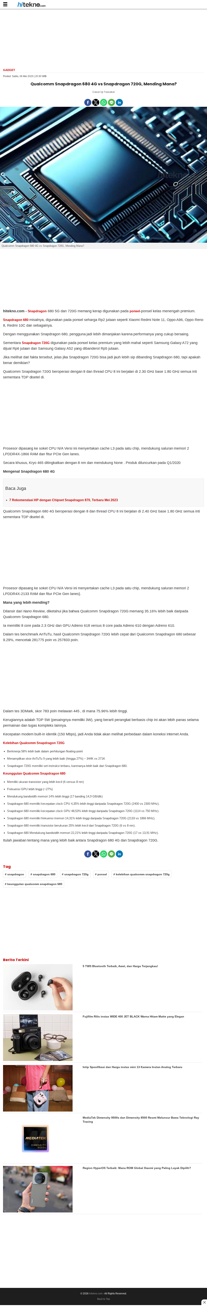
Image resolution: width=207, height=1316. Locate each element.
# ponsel (101, 874)
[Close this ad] (204, 1302)
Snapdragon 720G (36, 343)
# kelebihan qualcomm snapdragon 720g (141, 874)
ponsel (135, 311)
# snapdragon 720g (75, 874)
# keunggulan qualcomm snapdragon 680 (33, 884)
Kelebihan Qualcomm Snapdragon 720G (33, 743)
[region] (103, 38)
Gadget (9, 70)
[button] (5, 4)
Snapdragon (37, 311)
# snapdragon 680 (43, 874)
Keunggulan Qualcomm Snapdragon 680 (34, 773)
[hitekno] (31, 5)
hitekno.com (95, 1293)
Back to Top (103, 1299)
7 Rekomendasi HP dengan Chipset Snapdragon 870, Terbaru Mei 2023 (63, 500)
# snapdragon (14, 874)
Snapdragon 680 (16, 320)
